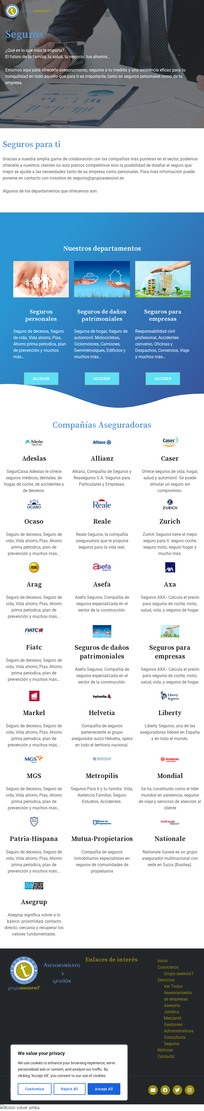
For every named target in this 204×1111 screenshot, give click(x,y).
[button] (107, 14)
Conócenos (168, 967)
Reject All (69, 1089)
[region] (69, 1072)
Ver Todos (173, 986)
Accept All (104, 1089)
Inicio (163, 960)
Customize (34, 1089)
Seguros (171, 1043)
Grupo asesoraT (179, 973)
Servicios (166, 979)
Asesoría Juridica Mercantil (172, 1012)
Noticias (165, 1050)
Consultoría (174, 1037)
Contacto (166, 1056)
